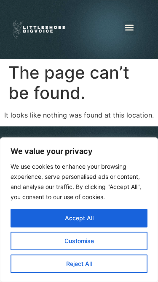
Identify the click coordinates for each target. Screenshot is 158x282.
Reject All (79, 263)
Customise (79, 240)
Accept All (79, 218)
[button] (130, 28)
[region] (79, 209)
